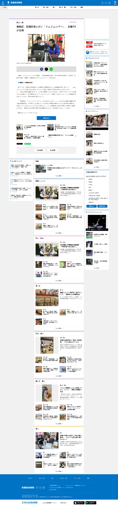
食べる (37, 7)
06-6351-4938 (61, 75)
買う (54, 7)
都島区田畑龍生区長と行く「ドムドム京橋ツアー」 (61, 136)
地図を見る (46, 118)
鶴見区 (90, 190)
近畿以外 (91, 202)
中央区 (90, 184)
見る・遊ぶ (46, 7)
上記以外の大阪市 (94, 193)
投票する (91, 206)
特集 (82, 7)
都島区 (90, 179)
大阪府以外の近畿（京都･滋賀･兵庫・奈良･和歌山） (98, 199)
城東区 (90, 182)
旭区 (90, 187)
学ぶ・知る (73, 7)
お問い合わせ (70, 487)
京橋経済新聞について (55, 485)
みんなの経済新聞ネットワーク (29, 503)
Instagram (109, 3)
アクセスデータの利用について (57, 487)
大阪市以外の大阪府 (94, 195)
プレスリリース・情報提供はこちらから (76, 485)
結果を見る (102, 206)
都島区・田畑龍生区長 (26, 82)
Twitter (106, 3)
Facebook (102, 3)
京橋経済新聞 (14, 2)
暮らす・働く (62, 7)
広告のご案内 (53, 489)
